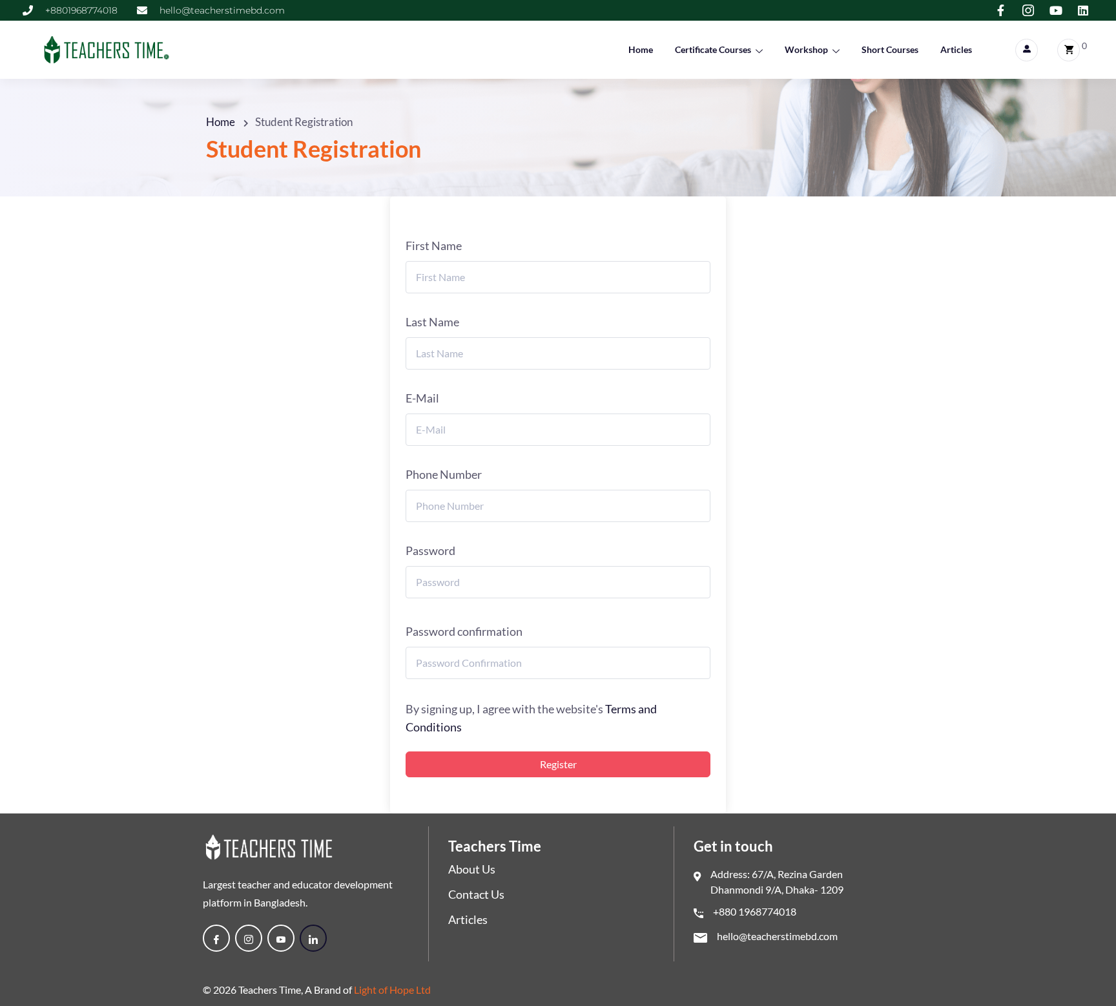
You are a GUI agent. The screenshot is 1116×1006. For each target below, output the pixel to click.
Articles (956, 49)
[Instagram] (248, 938)
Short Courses (890, 49)
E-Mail (422, 398)
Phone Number (444, 474)
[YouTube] (280, 938)
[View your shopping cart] (1068, 50)
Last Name (432, 322)
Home (640, 49)
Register (558, 764)
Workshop (806, 49)
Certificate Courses (713, 49)
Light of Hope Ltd (392, 989)
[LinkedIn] (313, 938)
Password (430, 550)
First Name (434, 245)
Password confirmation (464, 631)
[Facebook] (216, 938)
